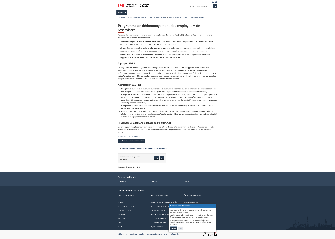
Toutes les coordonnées (126, 195)
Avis (165, 234)
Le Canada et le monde (158, 223)
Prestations (121, 218)
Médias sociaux (123, 234)
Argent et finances (157, 227)
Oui (156, 158)
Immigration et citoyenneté (127, 206)
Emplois (186, 182)
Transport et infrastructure (160, 218)
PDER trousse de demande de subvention (131, 140)
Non (181, 229)
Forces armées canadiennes (157, 18)
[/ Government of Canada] (133, 5)
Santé (120, 223)
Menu (122, 12)
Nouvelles (154, 182)
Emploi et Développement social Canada (152, 148)
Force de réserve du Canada (177, 18)
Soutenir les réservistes (196, 18)
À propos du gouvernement (193, 195)
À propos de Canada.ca (154, 234)
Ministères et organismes (159, 195)
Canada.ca (121, 18)
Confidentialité (174, 234)
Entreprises (121, 214)
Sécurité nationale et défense (136, 18)
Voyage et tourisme (124, 210)
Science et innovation (191, 202)
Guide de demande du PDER (129, 136)
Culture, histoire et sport (159, 210)
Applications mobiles (137, 234)
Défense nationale (128, 148)
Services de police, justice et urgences (163, 214)
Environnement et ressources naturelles (164, 202)
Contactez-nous (123, 182)
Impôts (120, 227)
